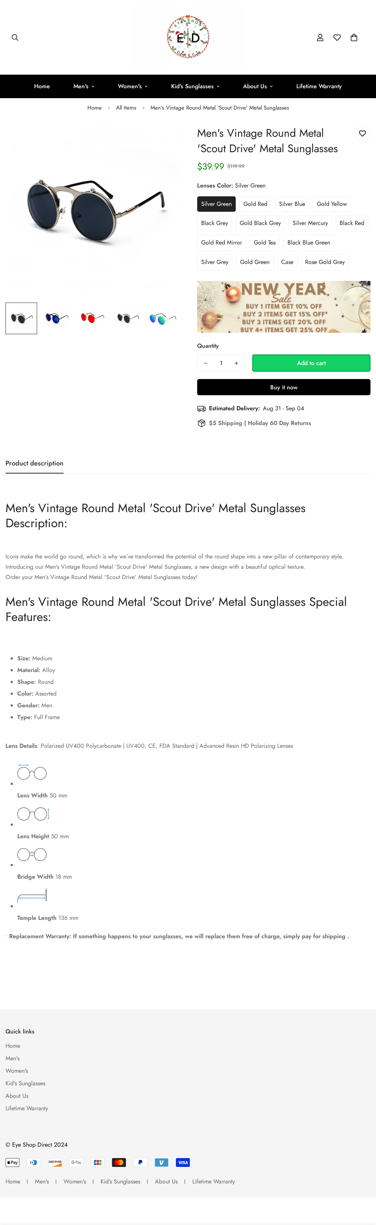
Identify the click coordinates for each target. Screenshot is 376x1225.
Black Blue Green (309, 242)
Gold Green (255, 262)
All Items (126, 108)
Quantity (208, 346)
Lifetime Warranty (319, 86)
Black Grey (214, 223)
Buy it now (283, 387)
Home (42, 86)
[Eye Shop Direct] (188, 37)
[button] (354, 37)
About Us (255, 86)
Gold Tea (265, 242)
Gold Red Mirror (221, 242)
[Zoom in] (163, 139)
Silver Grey (214, 262)
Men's (80, 86)
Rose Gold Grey (325, 262)
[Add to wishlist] (362, 133)
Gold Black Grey (260, 223)
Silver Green (216, 204)
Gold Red (255, 204)
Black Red (352, 223)
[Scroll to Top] (361, 1184)
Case (287, 262)
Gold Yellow (332, 204)
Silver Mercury (310, 223)
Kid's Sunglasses (192, 86)
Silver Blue (292, 204)
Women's (130, 86)
